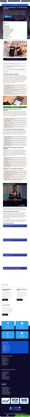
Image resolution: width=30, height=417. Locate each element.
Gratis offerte (14, 4)
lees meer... (5, 299)
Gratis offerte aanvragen (15, 107)
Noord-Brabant (13, 39)
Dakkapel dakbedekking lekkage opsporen (6, 290)
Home (8, 39)
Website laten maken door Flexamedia (20, 413)
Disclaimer (14, 414)
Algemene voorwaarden (19, 414)
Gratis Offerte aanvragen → (15, 59)
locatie (10, 39)
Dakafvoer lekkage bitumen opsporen (22, 290)
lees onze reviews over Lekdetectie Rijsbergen (18, 69)
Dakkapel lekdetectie (6, 305)
